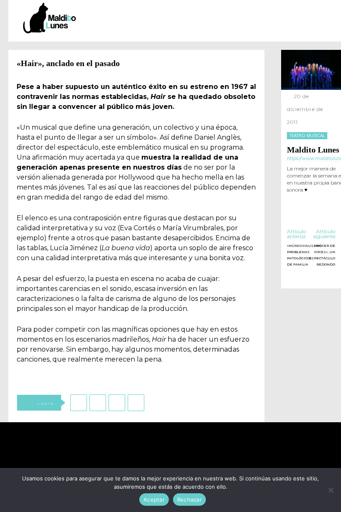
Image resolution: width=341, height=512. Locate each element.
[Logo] (49, 18)
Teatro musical (307, 135)
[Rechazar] (330, 490)
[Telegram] (136, 402)
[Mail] (314, 201)
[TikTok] (326, 201)
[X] (97, 402)
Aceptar (154, 499)
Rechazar (189, 499)
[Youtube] (208, 456)
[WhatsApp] (117, 402)
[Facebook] (78, 402)
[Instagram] (302, 201)
